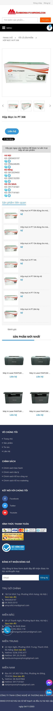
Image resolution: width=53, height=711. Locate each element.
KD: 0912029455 (12, 172)
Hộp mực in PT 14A (28, 260)
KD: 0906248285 (12, 164)
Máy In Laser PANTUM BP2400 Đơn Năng (20, 373)
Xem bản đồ (10, 597)
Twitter (12, 506)
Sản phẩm (8, 443)
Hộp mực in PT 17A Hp (29, 292)
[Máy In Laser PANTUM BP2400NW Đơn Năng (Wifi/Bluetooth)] (39, 359)
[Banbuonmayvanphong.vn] (26, 11)
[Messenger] (49, 683)
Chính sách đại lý (11, 472)
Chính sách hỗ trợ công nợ (16, 476)
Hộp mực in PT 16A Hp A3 (31, 276)
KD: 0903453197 (12, 158)
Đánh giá (12, 329)
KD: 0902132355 (12, 178)
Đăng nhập (37, 3)
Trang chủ (8, 439)
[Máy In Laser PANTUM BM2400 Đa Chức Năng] (13, 397)
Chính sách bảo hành (13, 468)
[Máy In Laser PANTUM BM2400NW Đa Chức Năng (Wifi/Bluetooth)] (39, 397)
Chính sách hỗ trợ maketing (16, 480)
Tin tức (7, 447)
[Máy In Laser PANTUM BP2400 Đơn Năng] (13, 359)
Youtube (13, 513)
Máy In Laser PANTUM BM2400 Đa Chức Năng (22, 411)
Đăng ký (47, 3)
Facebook (14, 499)
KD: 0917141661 (12, 187)
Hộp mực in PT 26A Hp (29, 309)
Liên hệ (7, 451)
